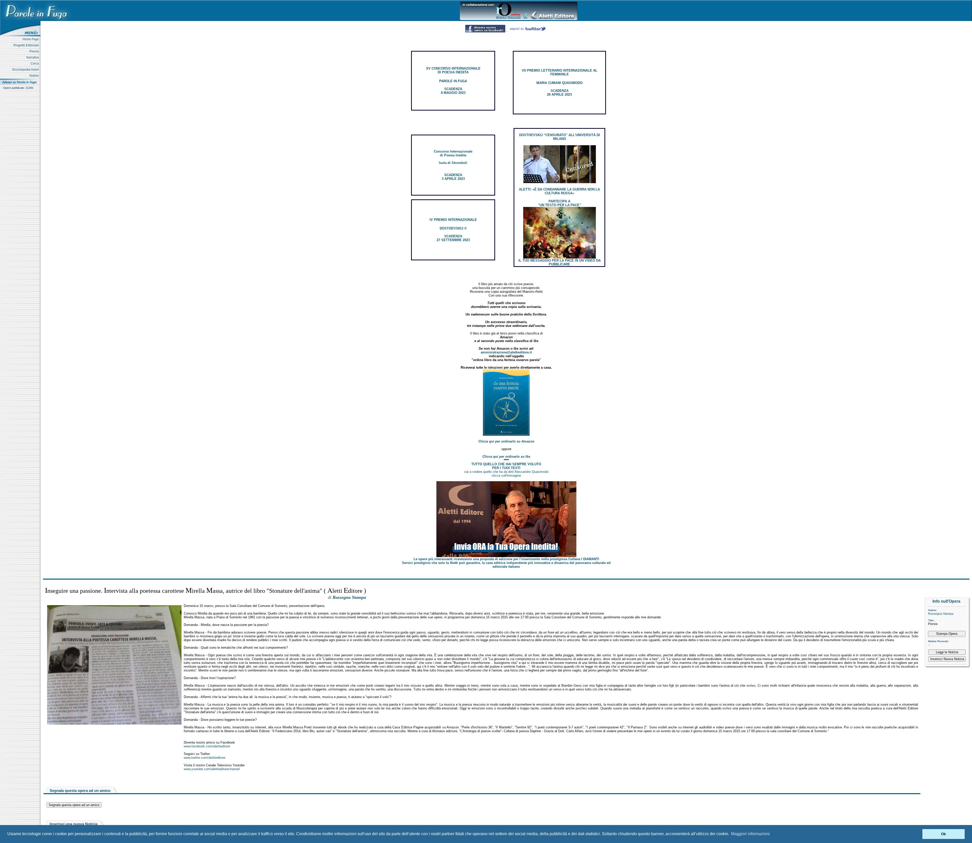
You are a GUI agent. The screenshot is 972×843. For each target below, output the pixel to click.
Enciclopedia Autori (26, 69)
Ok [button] (943, 834)
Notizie (34, 75)
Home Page (31, 39)
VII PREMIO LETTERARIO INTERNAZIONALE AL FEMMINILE (559, 72)
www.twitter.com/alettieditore (204, 758)
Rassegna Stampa (941, 614)
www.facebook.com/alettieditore (207, 746)
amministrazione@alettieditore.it (506, 352)
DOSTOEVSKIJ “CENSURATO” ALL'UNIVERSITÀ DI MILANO (559, 137)
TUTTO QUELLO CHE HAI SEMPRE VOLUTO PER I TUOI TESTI (506, 466)
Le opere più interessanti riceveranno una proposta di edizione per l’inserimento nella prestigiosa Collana (506, 559)
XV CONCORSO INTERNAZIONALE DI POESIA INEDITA (453, 70)
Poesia (34, 51)
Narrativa (33, 57)
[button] (917, 834)
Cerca (35, 63)
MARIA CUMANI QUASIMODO (559, 83)
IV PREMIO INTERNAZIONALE (453, 220)
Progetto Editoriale (26, 45)
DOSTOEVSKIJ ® (453, 228)
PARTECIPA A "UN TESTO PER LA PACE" (559, 203)
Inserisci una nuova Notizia (73, 824)
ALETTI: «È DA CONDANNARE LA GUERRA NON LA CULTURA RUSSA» (559, 191)
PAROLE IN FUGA (453, 81)
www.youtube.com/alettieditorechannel (212, 769)
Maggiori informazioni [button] (750, 834)
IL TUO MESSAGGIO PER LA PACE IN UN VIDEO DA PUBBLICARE (559, 262)
